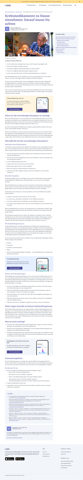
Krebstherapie (19, 11)
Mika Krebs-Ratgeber (9, 11)
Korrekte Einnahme (61, 42)
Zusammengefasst (59, 50)
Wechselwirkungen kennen (62, 43)
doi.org (18, 411)
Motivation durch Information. (63, 40)
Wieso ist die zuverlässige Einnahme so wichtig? (65, 37)
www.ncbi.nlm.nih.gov (14, 420)
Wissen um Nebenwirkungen (63, 45)
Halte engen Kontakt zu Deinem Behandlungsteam (66, 47)
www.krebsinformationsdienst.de (16, 402)
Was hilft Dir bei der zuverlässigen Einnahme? (65, 38)
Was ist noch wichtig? (60, 49)
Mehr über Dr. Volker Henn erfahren (14, 437)
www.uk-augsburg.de (21, 397)
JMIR (54, 1)
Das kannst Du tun (60, 52)
